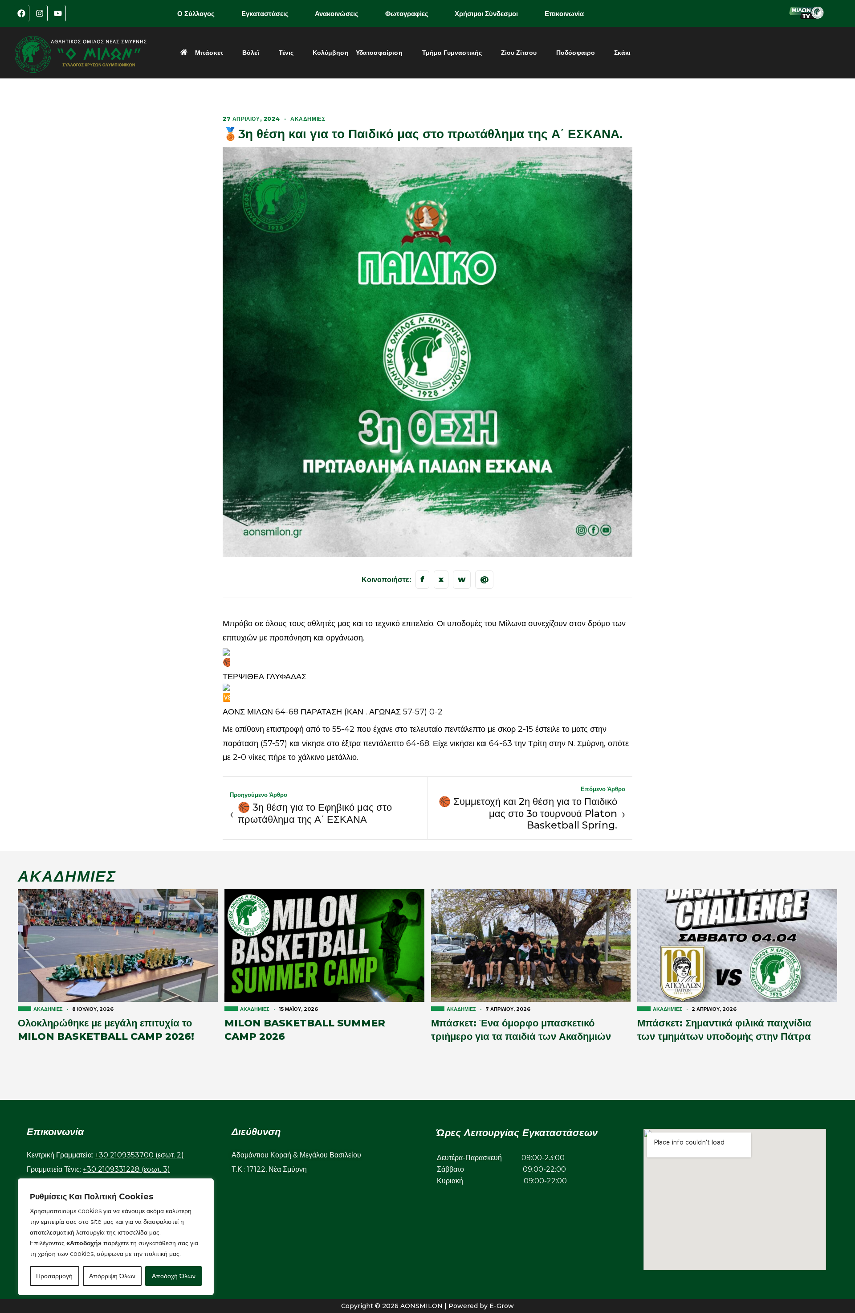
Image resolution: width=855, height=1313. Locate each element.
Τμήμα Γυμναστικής (452, 53)
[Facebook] (21, 13)
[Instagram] (40, 13)
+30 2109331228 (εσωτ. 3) (126, 1169)
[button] (202, 14)
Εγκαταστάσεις (265, 13)
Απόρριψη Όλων (112, 1276)
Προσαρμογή (54, 1276)
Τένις (286, 53)
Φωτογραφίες (406, 13)
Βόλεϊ (250, 53)
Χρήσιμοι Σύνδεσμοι (486, 13)
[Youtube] (58, 13)
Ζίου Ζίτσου (519, 53)
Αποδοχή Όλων (173, 1276)
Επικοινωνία (564, 13)
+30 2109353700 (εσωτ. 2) (139, 1155)
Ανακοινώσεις (336, 13)
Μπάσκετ (209, 53)
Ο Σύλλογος (196, 13)
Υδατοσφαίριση (379, 53)
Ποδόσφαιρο (575, 53)
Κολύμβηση (331, 53)
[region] (116, 1236)
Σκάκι (622, 53)
